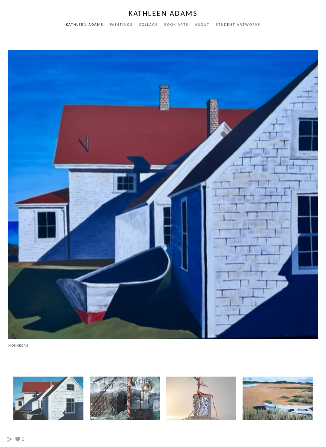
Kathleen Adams (163, 14)
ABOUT (202, 25)
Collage (148, 25)
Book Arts (176, 25)
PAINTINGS (121, 25)
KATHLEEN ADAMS (84, 25)
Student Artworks (238, 25)
